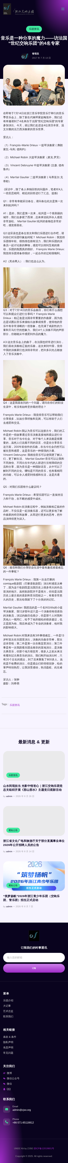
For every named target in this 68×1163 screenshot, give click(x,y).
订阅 (34, 968)
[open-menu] (63, 9)
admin (9, 796)
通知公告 (13, 830)
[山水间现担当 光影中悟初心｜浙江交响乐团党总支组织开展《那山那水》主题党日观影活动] (34, 766)
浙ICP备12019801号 (44, 1148)
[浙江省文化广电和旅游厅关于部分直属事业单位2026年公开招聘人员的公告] (34, 821)
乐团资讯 (15, 705)
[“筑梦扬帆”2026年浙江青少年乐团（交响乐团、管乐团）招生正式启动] (34, 876)
